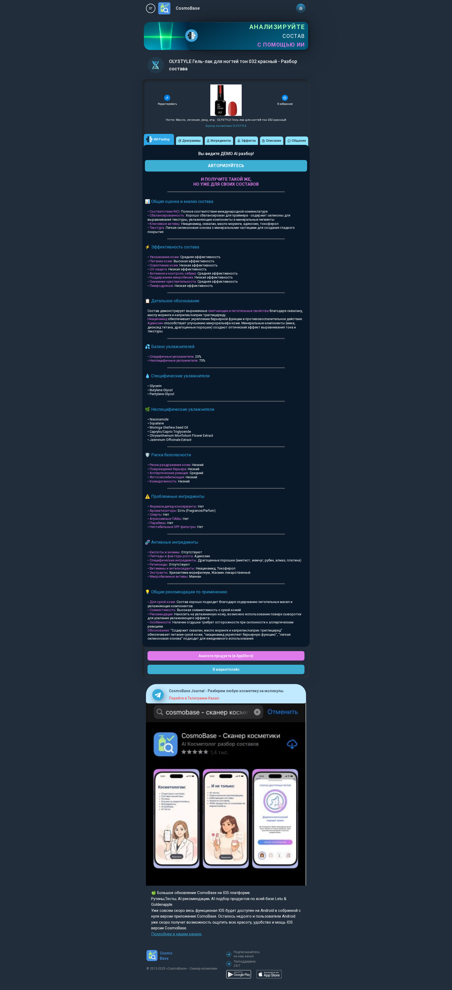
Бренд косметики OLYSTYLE (226, 126)
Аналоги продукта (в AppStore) (226, 656)
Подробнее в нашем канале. (176, 934)
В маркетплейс (226, 669)
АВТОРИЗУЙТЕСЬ (226, 165)
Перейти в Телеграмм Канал (194, 698)
